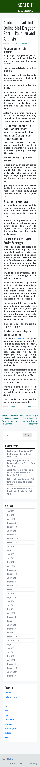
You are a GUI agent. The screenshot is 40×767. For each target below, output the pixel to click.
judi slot (8, 692)
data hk (7, 706)
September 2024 (13, 593)
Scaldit (25, 5)
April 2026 (11, 519)
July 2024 (10, 601)
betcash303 (21, 338)
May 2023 (10, 656)
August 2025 (11, 550)
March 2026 (11, 523)
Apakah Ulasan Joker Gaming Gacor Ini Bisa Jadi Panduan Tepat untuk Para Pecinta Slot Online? (20, 472)
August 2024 (11, 597)
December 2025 (12, 534)
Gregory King (23, 43)
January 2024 (12, 624)
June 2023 (10, 652)
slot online (8, 733)
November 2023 (12, 632)
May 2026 (10, 515)
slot (6, 737)
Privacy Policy (32, 763)
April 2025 (11, 566)
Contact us (21, 763)
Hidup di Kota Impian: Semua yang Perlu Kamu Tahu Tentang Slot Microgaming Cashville (20, 482)
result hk (8, 715)
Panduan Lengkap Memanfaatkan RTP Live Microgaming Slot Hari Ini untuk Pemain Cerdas (20, 454)
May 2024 (10, 609)
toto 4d (7, 710)
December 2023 (12, 628)
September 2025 (13, 546)
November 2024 (12, 585)
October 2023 (12, 636)
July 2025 (10, 554)
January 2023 (12, 671)
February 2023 (12, 668)
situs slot (8, 724)
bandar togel (9, 719)
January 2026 (12, 530)
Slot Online (12, 406)
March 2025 (11, 570)
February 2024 (12, 621)
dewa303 (8, 701)
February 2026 (12, 526)
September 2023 (13, 640)
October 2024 (12, 589)
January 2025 (12, 577)
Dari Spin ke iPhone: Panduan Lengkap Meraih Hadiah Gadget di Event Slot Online (20, 491)
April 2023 (11, 660)
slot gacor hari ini (11, 697)
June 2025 (10, 558)
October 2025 (12, 542)
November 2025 (12, 538)
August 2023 (11, 644)
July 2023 (10, 648)
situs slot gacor (10, 728)
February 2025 (12, 574)
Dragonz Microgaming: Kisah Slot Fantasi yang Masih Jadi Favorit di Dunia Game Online (21, 463)
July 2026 (10, 511)
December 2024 (12, 581)
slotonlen (34, 406)
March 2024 (11, 617)
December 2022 (12, 675)
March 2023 (11, 664)
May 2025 (10, 562)
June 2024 (11, 605)
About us (12, 763)
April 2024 (11, 613)
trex (11, 759)
